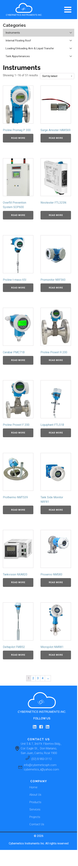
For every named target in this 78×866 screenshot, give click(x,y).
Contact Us (36, 824)
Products (35, 802)
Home (33, 787)
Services (34, 809)
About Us (35, 794)
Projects (34, 817)
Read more (18, 138)
